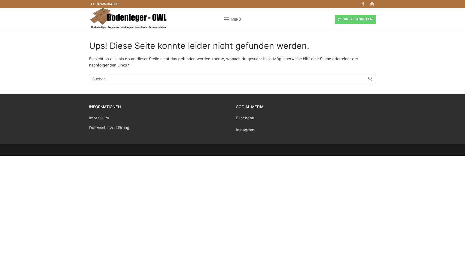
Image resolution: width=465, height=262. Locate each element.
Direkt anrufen (357, 19)
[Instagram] (372, 4)
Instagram (245, 129)
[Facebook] (363, 4)
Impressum (99, 117)
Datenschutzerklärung (109, 127)
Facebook (245, 117)
